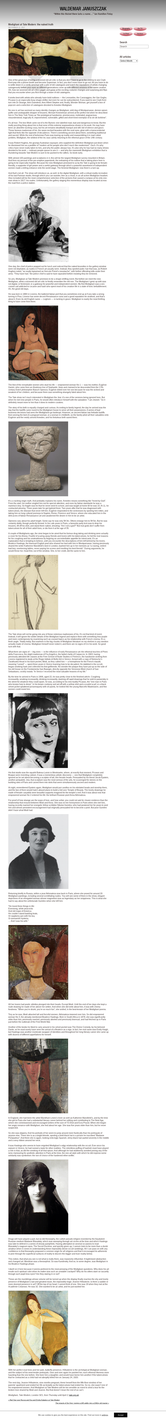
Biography (126, 28)
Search (123, 42)
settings (105, 1415)
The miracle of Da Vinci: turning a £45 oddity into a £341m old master (82, 1403)
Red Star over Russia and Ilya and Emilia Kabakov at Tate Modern (34, 1400)
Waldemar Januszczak (83, 8)
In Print (126, 34)
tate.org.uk (74, 1395)
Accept (120, 1415)
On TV (140, 28)
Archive (140, 34)
